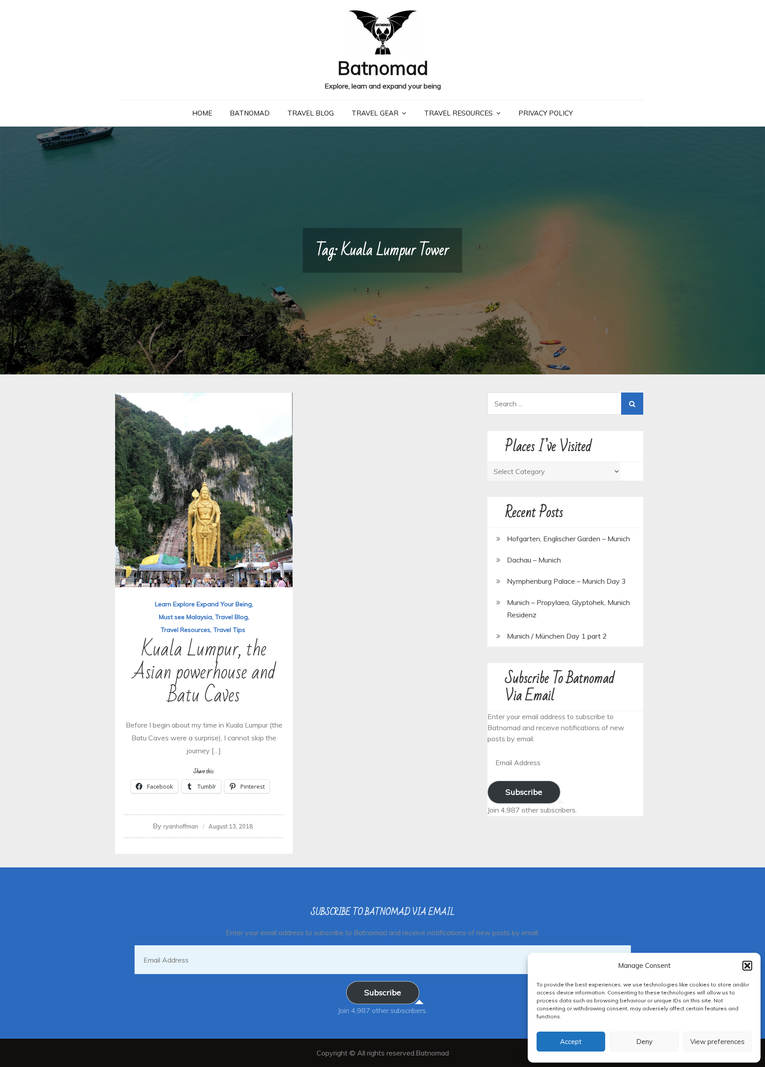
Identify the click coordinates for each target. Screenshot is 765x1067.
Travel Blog (310, 113)
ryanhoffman (180, 826)
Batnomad (382, 68)
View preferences (717, 1041)
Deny (644, 1041)
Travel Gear (375, 113)
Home (202, 113)
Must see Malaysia (185, 617)
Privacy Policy (545, 113)
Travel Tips (229, 630)
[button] (747, 965)
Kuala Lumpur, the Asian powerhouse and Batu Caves (204, 672)
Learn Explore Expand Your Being (203, 604)
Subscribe (524, 792)
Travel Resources (458, 113)
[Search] (632, 404)
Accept (571, 1041)
